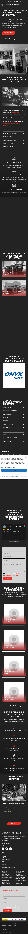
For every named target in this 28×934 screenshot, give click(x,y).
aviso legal (15, 575)
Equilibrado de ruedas (7, 877)
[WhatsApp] (3, 848)
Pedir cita (4, 857)
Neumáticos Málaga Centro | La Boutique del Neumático (14, 263)
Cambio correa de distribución (19, 872)
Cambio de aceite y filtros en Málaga (20, 878)
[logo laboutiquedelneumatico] (11, 5)
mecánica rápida (15, 112)
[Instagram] (10, 848)
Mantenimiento (5, 880)
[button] (26, 456)
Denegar (14, 473)
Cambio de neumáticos (4, 872)
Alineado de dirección (7, 879)
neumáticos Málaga (8, 123)
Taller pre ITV (18, 883)
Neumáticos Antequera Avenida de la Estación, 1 (14, 282)
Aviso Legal (4, 929)
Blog (3, 861)
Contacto (4, 856)
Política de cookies (6, 476)
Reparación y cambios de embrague (20, 875)
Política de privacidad (15, 476)
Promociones (5, 863)
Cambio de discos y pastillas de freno (6, 883)
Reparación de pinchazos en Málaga (7, 875)
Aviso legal (23, 476)
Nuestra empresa (6, 859)
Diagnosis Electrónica (20, 880)
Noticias (4, 864)
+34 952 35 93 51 (7, 845)
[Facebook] (6, 848)
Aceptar (14, 470)
